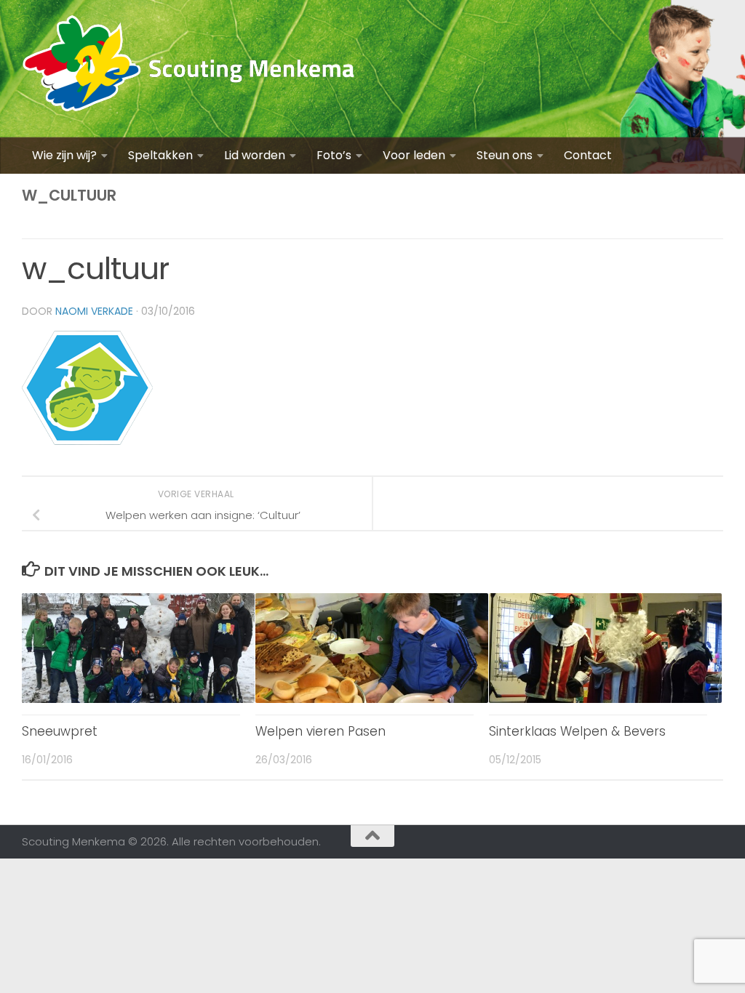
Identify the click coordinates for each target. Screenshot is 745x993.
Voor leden (414, 155)
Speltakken (160, 155)
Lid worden (254, 155)
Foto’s (333, 155)
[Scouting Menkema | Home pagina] (189, 69)
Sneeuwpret (59, 731)
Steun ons (505, 155)
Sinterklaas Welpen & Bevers (577, 731)
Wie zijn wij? (64, 155)
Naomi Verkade (94, 311)
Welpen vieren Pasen (320, 731)
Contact (588, 155)
